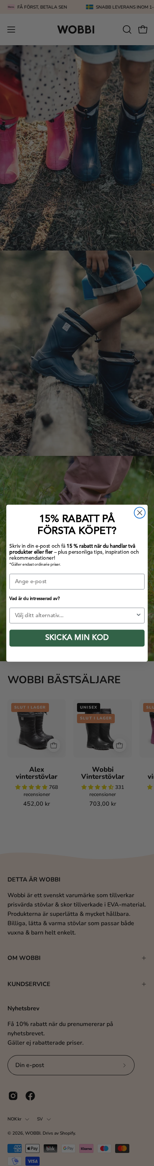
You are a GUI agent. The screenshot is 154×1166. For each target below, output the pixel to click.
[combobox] (75, 615)
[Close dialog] (139, 512)
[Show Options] (138, 615)
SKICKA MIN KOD (77, 638)
